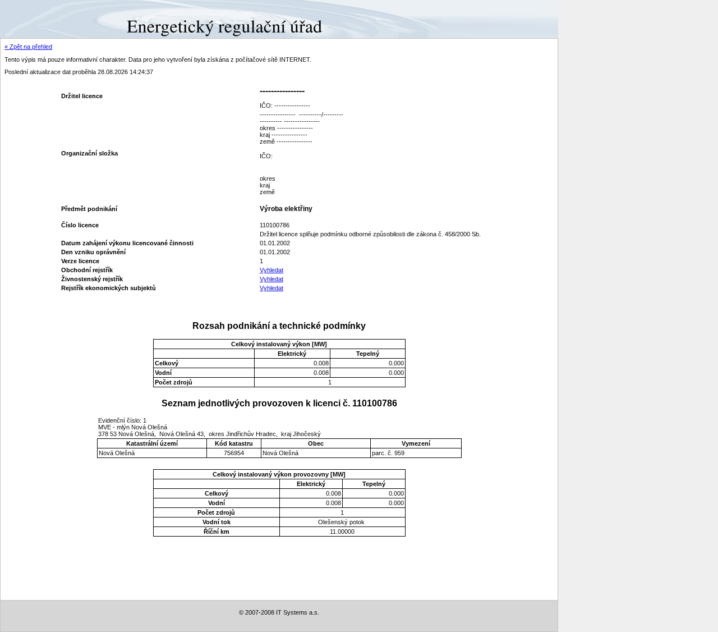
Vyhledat (271, 270)
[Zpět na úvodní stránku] (40, 18)
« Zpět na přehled (28, 46)
